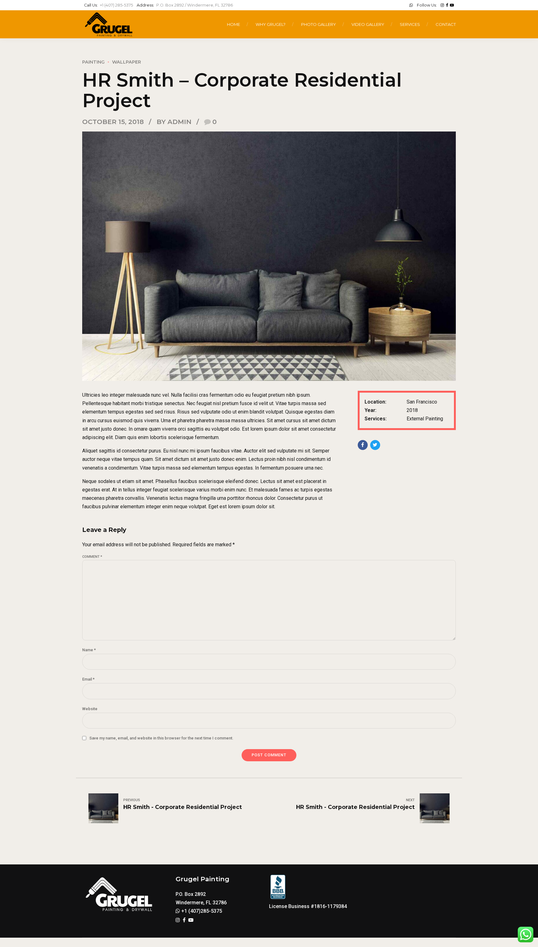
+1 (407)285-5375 (201, 911)
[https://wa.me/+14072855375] (411, 5)
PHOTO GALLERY (318, 24)
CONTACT (446, 24)
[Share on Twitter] (375, 445)
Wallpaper (126, 62)
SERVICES (410, 24)
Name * (89, 650)
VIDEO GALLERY (368, 24)
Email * (88, 679)
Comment (92, 557)
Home (233, 24)
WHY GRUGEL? (271, 24)
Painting (93, 62)
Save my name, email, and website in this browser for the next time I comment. (161, 738)
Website (89, 708)
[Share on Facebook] (363, 445)
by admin (174, 122)
